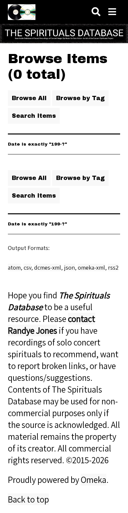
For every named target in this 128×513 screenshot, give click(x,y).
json (69, 267)
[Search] (96, 12)
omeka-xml (91, 267)
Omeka (93, 480)
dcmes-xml (47, 267)
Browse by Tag (80, 98)
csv (27, 267)
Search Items (34, 116)
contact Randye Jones (51, 324)
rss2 (113, 267)
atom (14, 267)
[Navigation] (112, 12)
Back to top (28, 499)
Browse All (29, 98)
